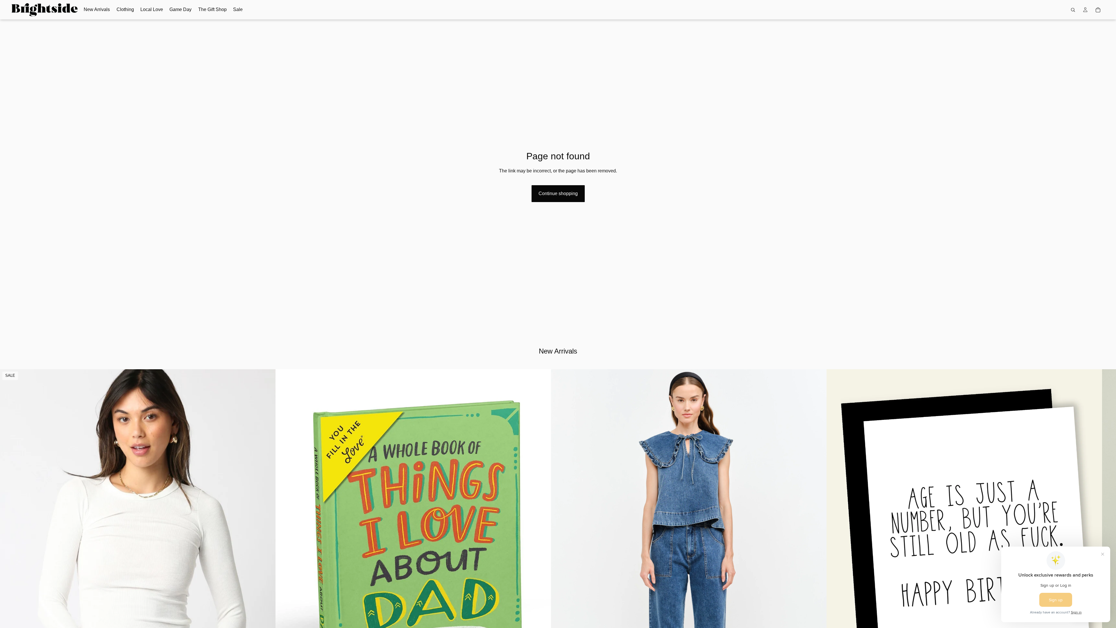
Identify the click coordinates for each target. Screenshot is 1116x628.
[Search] (1073, 9)
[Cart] (1098, 9)
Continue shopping (558, 193)
